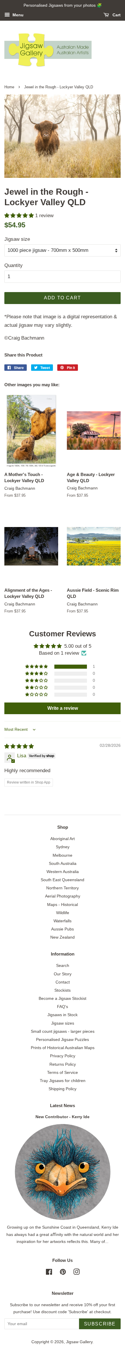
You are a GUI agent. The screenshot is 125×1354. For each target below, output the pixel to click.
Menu (17, 15)
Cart (116, 15)
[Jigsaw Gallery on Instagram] (76, 1273)
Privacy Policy (62, 1055)
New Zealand (62, 937)
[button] (19, 215)
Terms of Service (62, 1072)
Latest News (62, 1105)
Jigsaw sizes (62, 1023)
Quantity (13, 265)
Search (62, 965)
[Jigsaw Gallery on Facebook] (49, 1273)
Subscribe (100, 1323)
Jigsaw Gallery (79, 1341)
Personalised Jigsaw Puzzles (62, 1039)
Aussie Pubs (62, 929)
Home (9, 87)
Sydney (62, 846)
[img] (19, 746)
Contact (63, 982)
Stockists (62, 990)
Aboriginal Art (62, 838)
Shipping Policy (62, 1088)
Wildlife (62, 912)
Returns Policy (62, 1064)
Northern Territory (62, 888)
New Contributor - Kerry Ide (62, 1116)
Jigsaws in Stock (62, 1014)
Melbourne (62, 855)
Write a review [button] (62, 708)
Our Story (63, 974)
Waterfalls (62, 921)
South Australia (62, 863)
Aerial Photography (62, 896)
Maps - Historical (62, 904)
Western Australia (63, 871)
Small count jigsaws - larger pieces (62, 1031)
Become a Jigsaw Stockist (62, 998)
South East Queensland (62, 879)
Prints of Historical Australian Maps (62, 1047)
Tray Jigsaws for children (62, 1080)
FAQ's (62, 1006)
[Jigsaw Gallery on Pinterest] (63, 1273)
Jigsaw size (17, 239)
